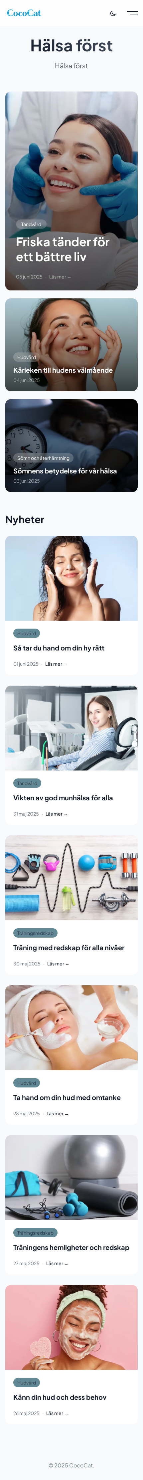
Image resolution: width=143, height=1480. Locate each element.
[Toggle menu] (132, 13)
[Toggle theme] (113, 13)
